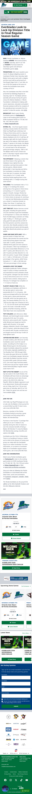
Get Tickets (19, 5)
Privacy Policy (7, 774)
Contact (6, 772)
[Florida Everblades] (4, 5)
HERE (16, 69)
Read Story (17, 568)
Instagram (14, 477)
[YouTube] (27, 780)
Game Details (17, 538)
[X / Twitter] (16, 780)
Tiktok (26, 477)
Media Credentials (23, 772)
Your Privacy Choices (23, 774)
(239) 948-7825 (5, 764)
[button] (10, 789)
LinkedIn (21, 477)
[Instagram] (11, 780)
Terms (14, 774)
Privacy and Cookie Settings (16, 776)
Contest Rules (13, 772)
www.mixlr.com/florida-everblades (15, 467)
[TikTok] (21, 780)
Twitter (8, 479)
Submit (16, 706)
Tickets (17, 534)
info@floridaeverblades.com (8, 766)
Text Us (26, 791)
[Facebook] (5, 780)
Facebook (8, 477)
